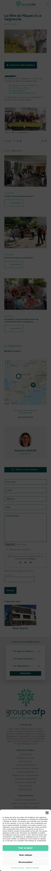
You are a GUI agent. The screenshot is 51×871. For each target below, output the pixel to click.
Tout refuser (25, 855)
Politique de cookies (17, 867)
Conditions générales (32, 867)
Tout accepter (25, 848)
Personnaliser (26, 862)
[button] (47, 812)
